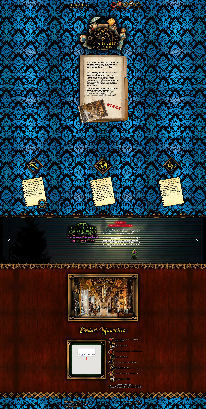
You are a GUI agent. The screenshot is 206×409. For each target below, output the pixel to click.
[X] (112, 368)
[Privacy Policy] (136, 404)
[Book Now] (114, 4)
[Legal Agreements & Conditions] (129, 401)
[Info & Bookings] (134, 252)
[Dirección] (111, 340)
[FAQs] (137, 4)
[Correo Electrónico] (111, 351)
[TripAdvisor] (112, 379)
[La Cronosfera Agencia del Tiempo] (76, 6)
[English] (123, 379)
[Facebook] (111, 362)
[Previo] (9, 241)
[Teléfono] (112, 345)
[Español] (120, 3)
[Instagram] (111, 373)
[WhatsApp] (112, 356)
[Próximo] (197, 241)
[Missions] (125, 4)
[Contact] (131, 3)
